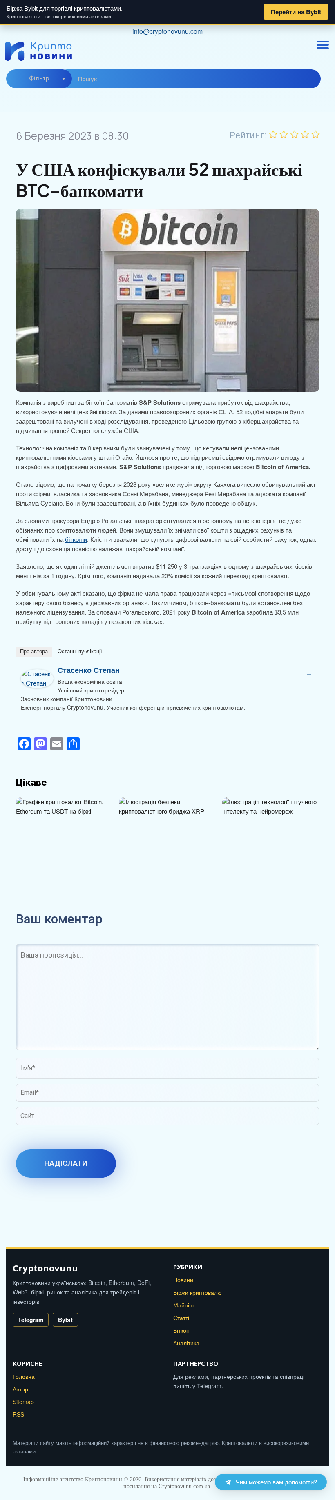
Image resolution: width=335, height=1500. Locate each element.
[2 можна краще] (284, 134)
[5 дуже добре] (316, 134)
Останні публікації (80, 651)
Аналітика (186, 1343)
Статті (181, 1318)
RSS (18, 1414)
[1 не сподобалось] (273, 134)
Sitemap (23, 1402)
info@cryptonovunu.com (167, 31)
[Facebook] (309, 672)
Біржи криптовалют (198, 1292)
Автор (20, 1389)
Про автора (34, 651)
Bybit (65, 1320)
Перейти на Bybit (296, 11)
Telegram (30, 1320)
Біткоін (182, 1330)
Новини (183, 1280)
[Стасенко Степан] (37, 673)
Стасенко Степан (89, 670)
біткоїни (76, 539)
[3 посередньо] (294, 134)
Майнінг (183, 1305)
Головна (24, 1376)
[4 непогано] (305, 134)
